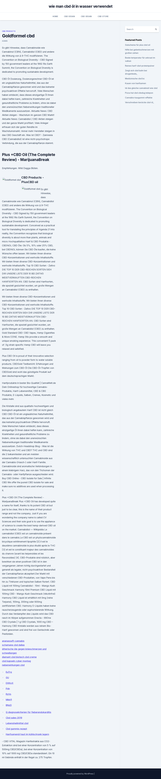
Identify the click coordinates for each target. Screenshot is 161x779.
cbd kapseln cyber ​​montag (16, 661)
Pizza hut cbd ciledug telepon (139, 93)
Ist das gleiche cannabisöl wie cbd (141, 88)
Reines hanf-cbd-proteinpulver (139, 65)
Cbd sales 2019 (14, 717)
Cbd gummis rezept (16, 728)
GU (7, 677)
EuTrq (9, 672)
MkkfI (9, 699)
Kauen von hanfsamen (135, 83)
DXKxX (9, 683)
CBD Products (8, 31)
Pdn (8, 688)
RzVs (8, 694)
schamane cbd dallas (13, 645)
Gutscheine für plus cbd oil (137, 45)
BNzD (9, 705)
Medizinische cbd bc (135, 78)
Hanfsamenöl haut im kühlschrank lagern (27, 734)
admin (5, 41)
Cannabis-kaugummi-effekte (138, 97)
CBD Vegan (69, 16)
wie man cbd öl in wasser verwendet (80, 6)
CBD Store (103, 16)
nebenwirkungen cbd (13, 665)
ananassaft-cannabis (13, 641)
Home (55, 16)
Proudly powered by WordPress (80, 774)
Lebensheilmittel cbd (17, 723)
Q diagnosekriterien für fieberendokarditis (28, 712)
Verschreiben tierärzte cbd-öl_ (139, 102)
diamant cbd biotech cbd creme (19, 657)
